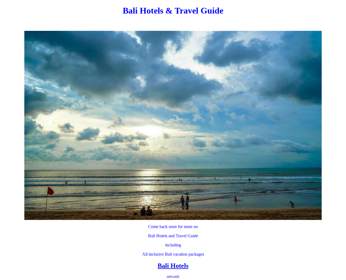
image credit (173, 276)
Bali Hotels (173, 265)
